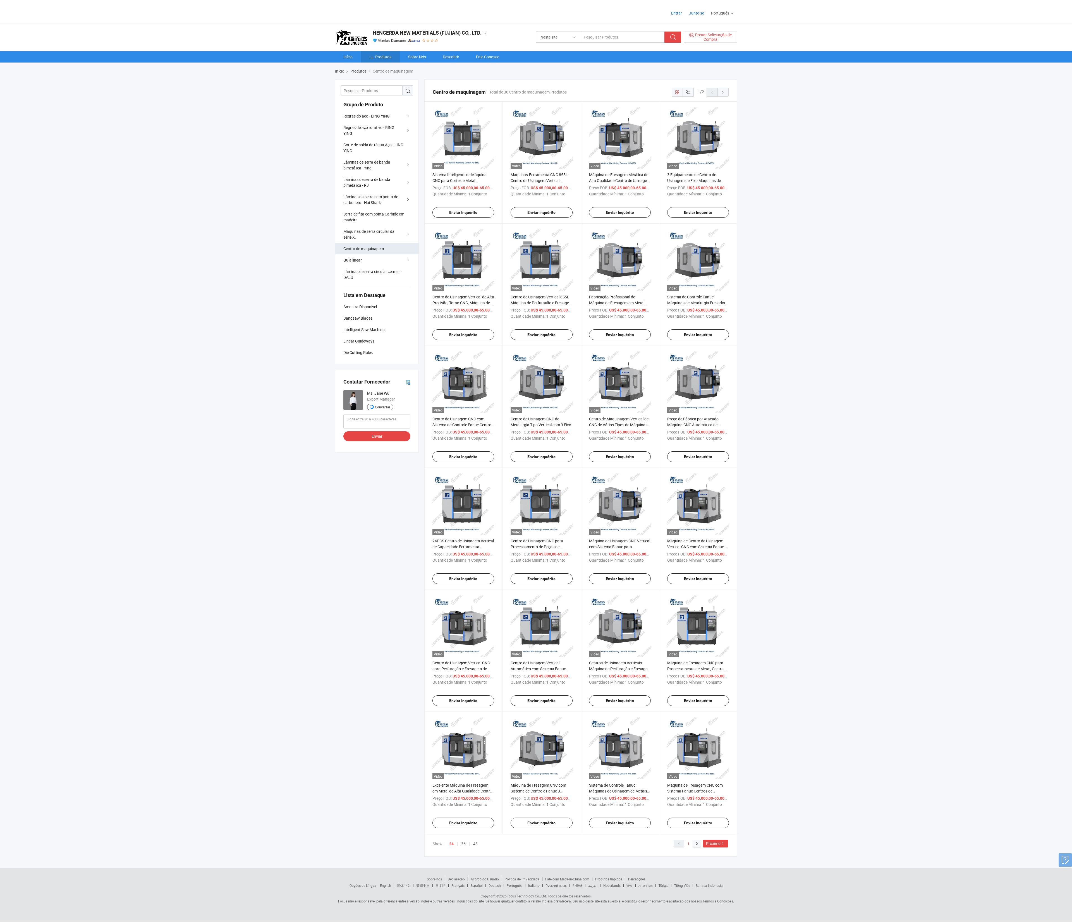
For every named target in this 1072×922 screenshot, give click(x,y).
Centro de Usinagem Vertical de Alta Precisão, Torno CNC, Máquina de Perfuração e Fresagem (463, 302)
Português (514, 885)
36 (463, 843)
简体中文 (403, 885)
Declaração (456, 879)
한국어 (577, 885)
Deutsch (495, 885)
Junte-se (696, 13)
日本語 (441, 885)
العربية (592, 885)
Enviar (377, 436)
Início (348, 56)
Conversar (382, 407)
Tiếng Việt (682, 885)
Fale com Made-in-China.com (567, 879)
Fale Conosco (487, 56)
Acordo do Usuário (485, 879)
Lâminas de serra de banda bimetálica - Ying (366, 165)
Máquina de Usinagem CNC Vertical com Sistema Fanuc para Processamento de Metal (619, 546)
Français (458, 885)
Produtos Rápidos (608, 879)
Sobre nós (434, 879)
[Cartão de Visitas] (408, 382)
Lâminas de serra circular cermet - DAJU (372, 274)
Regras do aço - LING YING (366, 116)
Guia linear (352, 260)
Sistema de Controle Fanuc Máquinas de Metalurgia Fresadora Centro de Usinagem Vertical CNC (697, 302)
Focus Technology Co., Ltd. (527, 896)
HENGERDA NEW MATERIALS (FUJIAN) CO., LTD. (427, 33)
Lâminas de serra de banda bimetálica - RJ (366, 182)
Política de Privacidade (522, 879)
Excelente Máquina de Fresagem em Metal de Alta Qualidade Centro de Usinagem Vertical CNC (462, 790)
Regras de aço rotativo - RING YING (368, 130)
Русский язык (555, 885)
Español (476, 885)
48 (475, 843)
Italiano (534, 885)
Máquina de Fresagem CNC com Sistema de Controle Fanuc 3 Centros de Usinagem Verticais (538, 790)
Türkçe (663, 885)
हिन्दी (629, 885)
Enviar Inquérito (463, 212)
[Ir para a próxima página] (723, 92)
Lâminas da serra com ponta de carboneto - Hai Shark (370, 199)
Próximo (713, 843)
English (385, 885)
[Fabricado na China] (371, 11)
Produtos (383, 56)
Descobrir (451, 56)
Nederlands (612, 885)
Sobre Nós (417, 56)
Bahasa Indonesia (709, 885)
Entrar (676, 13)
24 (451, 844)
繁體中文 (423, 885)
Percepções (636, 879)
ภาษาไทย (645, 885)
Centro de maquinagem (363, 248)
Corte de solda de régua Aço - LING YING (373, 147)
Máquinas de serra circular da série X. (368, 234)
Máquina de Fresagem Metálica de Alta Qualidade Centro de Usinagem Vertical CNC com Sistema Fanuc (619, 180)
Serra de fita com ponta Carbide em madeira (373, 216)
